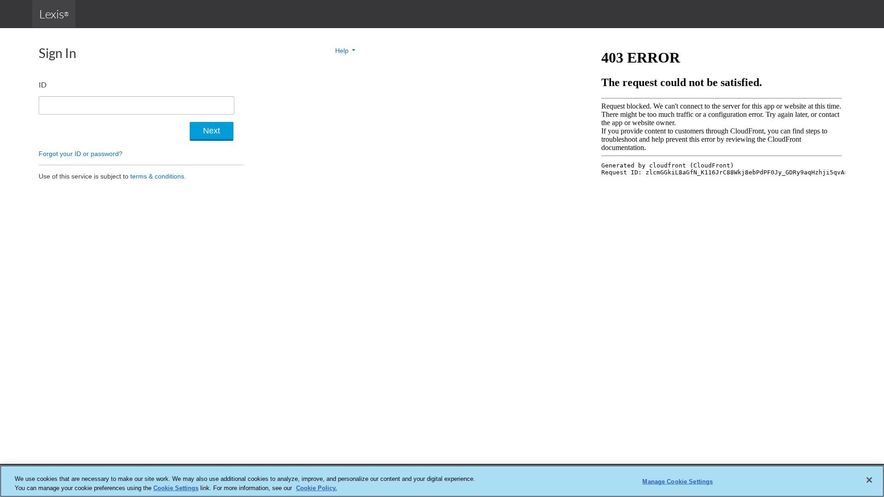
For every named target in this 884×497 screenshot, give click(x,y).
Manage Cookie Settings (677, 481)
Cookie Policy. (316, 487)
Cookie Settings (175, 487)
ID (43, 84)
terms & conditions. (158, 176)
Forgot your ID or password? (80, 153)
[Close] (869, 480)
